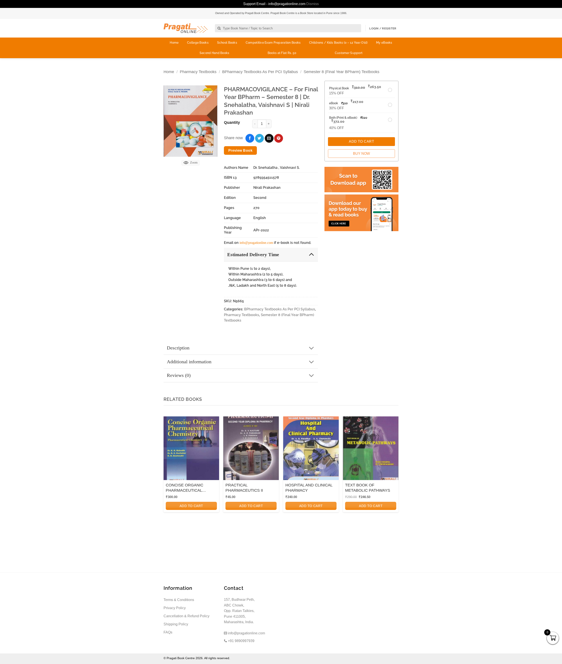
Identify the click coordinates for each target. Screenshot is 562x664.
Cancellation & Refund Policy (186, 616)
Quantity (232, 122)
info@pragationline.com (256, 243)
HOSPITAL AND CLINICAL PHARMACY (308, 487)
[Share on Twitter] (259, 138)
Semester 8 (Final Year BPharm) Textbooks (341, 71)
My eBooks (384, 42)
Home (174, 42)
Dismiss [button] (312, 4)
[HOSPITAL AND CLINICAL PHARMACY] (311, 449)
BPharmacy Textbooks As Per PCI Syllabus (260, 71)
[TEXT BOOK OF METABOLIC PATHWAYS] (370, 449)
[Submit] (219, 28)
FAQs (168, 632)
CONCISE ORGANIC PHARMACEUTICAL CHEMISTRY (184, 488)
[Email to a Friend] (269, 138)
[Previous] (168, 475)
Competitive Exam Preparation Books (273, 42)
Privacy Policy (175, 608)
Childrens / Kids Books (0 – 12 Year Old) (338, 42)
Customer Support (348, 53)
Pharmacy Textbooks (198, 71)
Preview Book (240, 150)
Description (178, 348)
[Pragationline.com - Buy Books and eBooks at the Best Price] (185, 28)
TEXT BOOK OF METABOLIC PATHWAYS (367, 487)
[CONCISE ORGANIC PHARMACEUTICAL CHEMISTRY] (191, 449)
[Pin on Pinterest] (278, 138)
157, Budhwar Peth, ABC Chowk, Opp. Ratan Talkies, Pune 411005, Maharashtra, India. (239, 611)
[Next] (393, 475)
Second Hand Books (214, 53)
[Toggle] (311, 254)
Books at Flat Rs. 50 (282, 53)
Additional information (189, 361)
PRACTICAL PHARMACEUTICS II (244, 487)
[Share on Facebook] (249, 138)
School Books (227, 42)
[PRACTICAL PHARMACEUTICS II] (251, 449)
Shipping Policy (176, 624)
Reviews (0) (179, 375)
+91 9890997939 (240, 641)
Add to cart (191, 506)
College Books (198, 42)
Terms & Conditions (179, 600)
